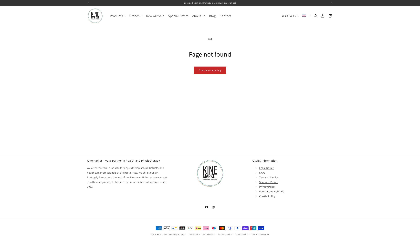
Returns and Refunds (271, 191)
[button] (117, 16)
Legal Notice (266, 168)
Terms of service (225, 234)
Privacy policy (194, 234)
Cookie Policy (267, 196)
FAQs (262, 172)
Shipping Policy (268, 182)
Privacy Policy (267, 186)
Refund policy (209, 234)
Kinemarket (162, 234)
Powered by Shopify (176, 234)
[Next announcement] (332, 3)
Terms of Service (269, 177)
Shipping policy (242, 234)
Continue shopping (210, 70)
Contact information (260, 234)
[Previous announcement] (88, 3)
